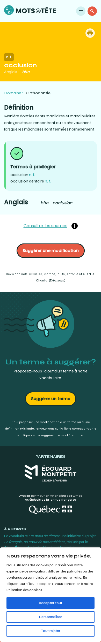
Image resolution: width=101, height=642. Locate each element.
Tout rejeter (50, 631)
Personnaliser (50, 617)
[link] (30, 11)
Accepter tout (50, 603)
